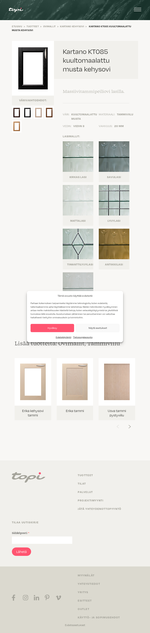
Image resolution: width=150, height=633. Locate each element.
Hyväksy (52, 328)
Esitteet (85, 600)
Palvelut (85, 492)
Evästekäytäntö (63, 337)
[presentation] (118, 425)
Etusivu (17, 26)
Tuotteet (33, 26)
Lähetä (21, 551)
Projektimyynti (90, 500)
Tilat (82, 483)
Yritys (83, 592)
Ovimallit (49, 26)
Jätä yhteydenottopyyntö (99, 508)
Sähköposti (20, 533)
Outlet (83, 609)
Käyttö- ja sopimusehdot (99, 617)
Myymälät (86, 575)
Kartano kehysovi (72, 26)
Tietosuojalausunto (83, 337)
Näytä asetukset (98, 328)
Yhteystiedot (89, 583)
